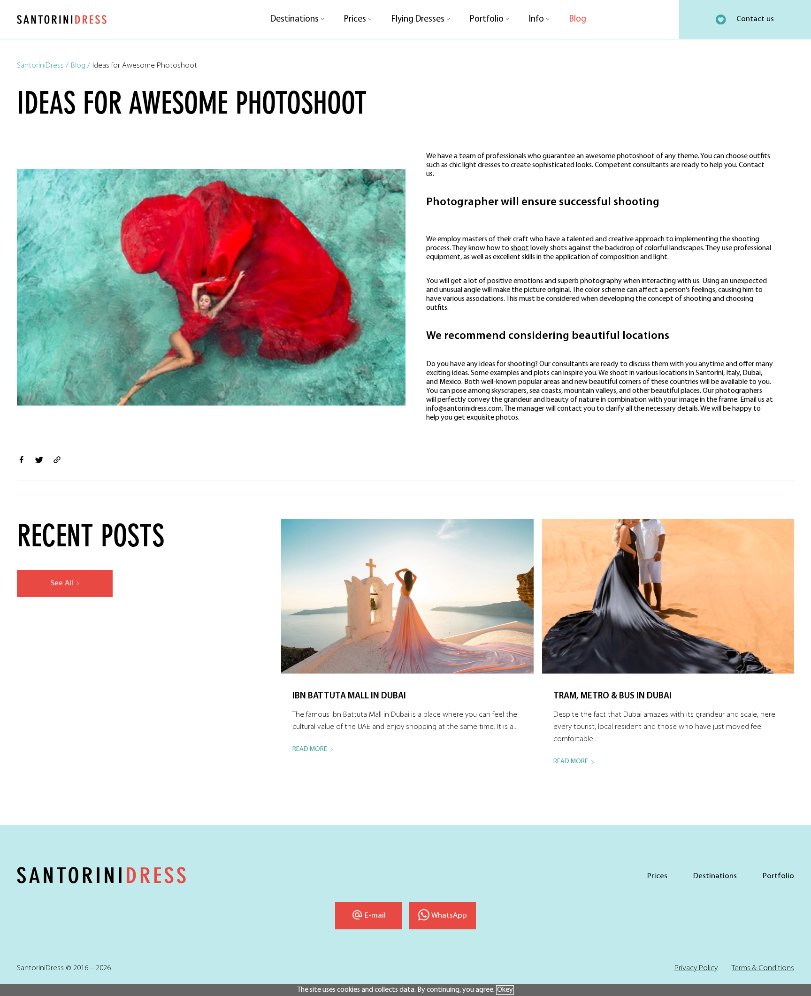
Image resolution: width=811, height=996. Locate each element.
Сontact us (755, 19)
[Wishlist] (721, 20)
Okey (505, 990)
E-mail (375, 915)
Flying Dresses (417, 19)
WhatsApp (449, 915)
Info (536, 19)
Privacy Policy (696, 968)
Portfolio (487, 19)
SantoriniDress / (43, 65)
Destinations (294, 19)
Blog (577, 19)
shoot (520, 248)
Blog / (80, 65)
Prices (355, 19)
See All (62, 583)
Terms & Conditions (763, 968)
